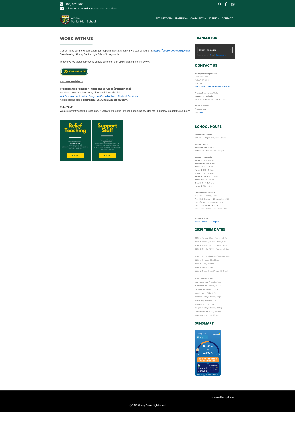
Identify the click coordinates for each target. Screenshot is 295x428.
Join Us (212, 18)
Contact (227, 18)
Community (197, 18)
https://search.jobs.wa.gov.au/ (171, 50)
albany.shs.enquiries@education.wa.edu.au (92, 8)
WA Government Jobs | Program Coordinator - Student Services (99, 96)
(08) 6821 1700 (74, 4)
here (201, 112)
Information (163, 18)
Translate (221, 55)
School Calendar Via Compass (207, 221)
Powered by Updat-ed (223, 397)
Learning (180, 18)
